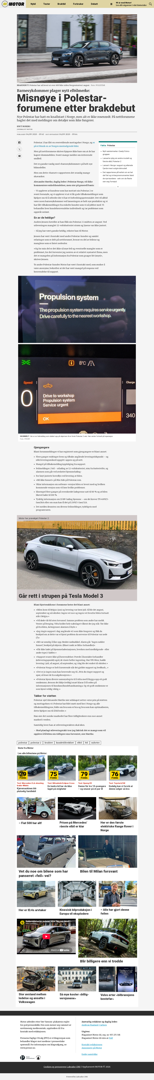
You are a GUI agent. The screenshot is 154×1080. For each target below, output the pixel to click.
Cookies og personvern (55, 1067)
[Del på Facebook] (19, 142)
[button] (21, 774)
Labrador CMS (73, 1067)
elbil (79, 742)
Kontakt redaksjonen (92, 1044)
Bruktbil (62, 4)
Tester (46, 4)
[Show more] (118, 186)
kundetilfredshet (65, 742)
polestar (22, 742)
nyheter (95, 742)
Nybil (33, 4)
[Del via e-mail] (19, 155)
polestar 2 (36, 742)
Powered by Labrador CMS (77, 1077)
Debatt (94, 4)
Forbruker (78, 4)
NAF (111, 1038)
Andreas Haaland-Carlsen (94, 1025)
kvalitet (49, 742)
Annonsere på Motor (92, 1048)
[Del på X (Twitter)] (19, 149)
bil (86, 742)
